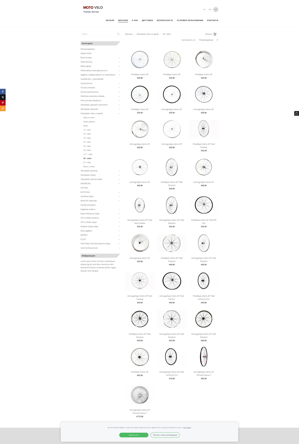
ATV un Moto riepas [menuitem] (89, 222)
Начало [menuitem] (110, 20)
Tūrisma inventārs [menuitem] (88, 87)
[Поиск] (118, 34)
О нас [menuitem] (135, 20)
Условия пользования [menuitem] (190, 20)
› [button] (119, 57)
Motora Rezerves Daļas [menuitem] (90, 213)
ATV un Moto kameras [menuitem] (90, 218)
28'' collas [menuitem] (87, 158)
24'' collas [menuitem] (87, 146)
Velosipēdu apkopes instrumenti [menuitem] (94, 104)
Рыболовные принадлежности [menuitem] (94, 70)
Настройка (187, 427)
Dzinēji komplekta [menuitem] (88, 205)
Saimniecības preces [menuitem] (89, 248)
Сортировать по (188, 40)
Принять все (134, 435)
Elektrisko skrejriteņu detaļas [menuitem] (92, 96)
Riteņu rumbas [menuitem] (89, 166)
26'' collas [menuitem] (87, 150)
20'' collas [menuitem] (87, 142)
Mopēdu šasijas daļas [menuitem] (89, 226)
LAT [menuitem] (204, 9)
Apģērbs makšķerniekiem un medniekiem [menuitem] (98, 74)
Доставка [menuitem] (147, 20)
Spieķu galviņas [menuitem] (89, 121)
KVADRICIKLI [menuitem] (86, 183)
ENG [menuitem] (210, 9)
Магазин (129, 34)
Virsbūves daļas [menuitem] (87, 196)
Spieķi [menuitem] (85, 125)
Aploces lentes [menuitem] (88, 117)
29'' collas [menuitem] (87, 162)
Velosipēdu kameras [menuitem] (89, 170)
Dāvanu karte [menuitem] (86, 53)
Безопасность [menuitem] (165, 20)
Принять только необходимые (165, 435)
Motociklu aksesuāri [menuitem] (89, 200)
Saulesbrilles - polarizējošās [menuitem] (92, 79)
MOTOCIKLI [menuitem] (85, 192)
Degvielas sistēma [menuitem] (88, 209)
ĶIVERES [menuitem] (84, 235)
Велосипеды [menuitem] (86, 57)
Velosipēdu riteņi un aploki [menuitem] (92, 113)
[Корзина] (296, 113)
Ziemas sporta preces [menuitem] (89, 92)
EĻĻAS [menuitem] (83, 239)
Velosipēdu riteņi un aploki (148, 34)
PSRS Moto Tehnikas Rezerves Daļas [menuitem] (95, 243)
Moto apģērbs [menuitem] (86, 230)
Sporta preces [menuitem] (86, 83)
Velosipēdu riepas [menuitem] (88, 175)
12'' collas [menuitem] (87, 130)
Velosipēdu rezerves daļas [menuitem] (91, 179)
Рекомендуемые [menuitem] (88, 49)
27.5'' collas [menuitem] (87, 154)
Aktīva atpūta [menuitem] (86, 66)
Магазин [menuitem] (123, 20)
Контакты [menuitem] (212, 20)
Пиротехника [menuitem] (86, 62)
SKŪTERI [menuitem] (84, 188)
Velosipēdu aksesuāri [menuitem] (89, 109)
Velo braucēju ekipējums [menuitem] (91, 100)
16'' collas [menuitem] (87, 134)
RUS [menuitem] (215, 9)
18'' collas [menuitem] (87, 138)
